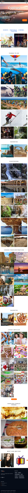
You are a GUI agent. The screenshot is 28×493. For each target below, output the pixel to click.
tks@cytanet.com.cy (4, 485)
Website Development (13, 490)
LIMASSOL (19, 472)
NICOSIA (16, 472)
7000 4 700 (3, 484)
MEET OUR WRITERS (14, 451)
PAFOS (21, 474)
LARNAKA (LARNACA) (17, 474)
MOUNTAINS (16, 477)
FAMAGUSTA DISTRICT (21, 477)
